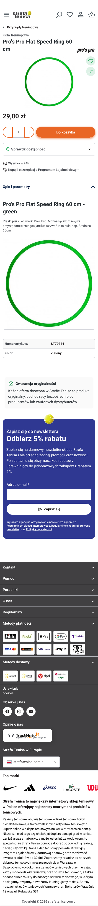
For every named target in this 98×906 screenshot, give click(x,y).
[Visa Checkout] (44, 649)
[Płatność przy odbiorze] (77, 649)
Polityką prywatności (39, 529)
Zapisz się (52, 509)
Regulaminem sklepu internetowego (28, 525)
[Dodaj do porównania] (90, 71)
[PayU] (27, 636)
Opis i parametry (16, 187)
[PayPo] (60, 649)
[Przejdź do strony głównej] (22, 14)
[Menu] (6, 14)
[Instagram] (19, 711)
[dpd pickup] (60, 675)
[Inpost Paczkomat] (27, 675)
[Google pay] (60, 636)
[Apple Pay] (44, 636)
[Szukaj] (58, 14)
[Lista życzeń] (69, 14)
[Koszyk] (91, 14)
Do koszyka (65, 132)
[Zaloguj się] (80, 14)
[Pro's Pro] (86, 50)
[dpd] (44, 675)
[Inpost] (10, 675)
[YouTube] (31, 711)
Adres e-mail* (18, 484)
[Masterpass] (27, 649)
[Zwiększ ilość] (29, 132)
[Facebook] (7, 711)
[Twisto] (77, 636)
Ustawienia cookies (7, 691)
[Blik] (10, 636)
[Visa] (10, 649)
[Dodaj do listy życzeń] (90, 60)
